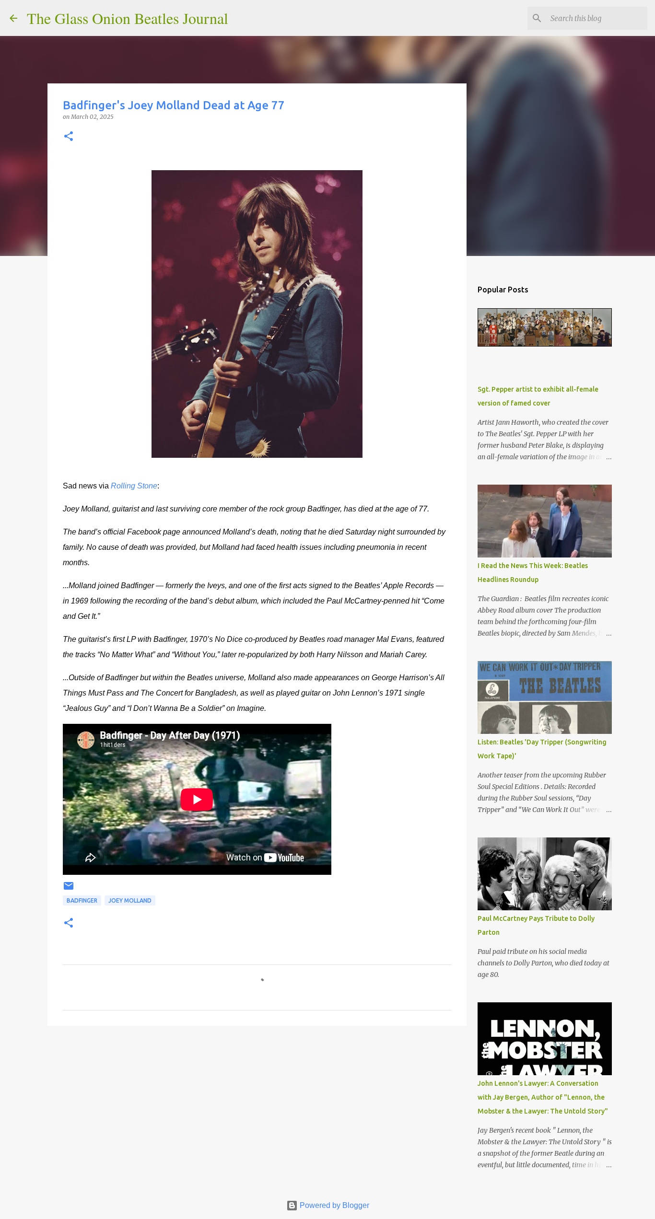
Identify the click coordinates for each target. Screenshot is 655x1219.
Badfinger (82, 900)
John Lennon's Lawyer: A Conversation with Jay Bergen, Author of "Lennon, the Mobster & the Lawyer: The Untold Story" (543, 1097)
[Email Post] (68, 889)
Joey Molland (130, 900)
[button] (68, 136)
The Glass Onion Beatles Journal (127, 18)
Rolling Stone (134, 486)
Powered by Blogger (333, 1205)
